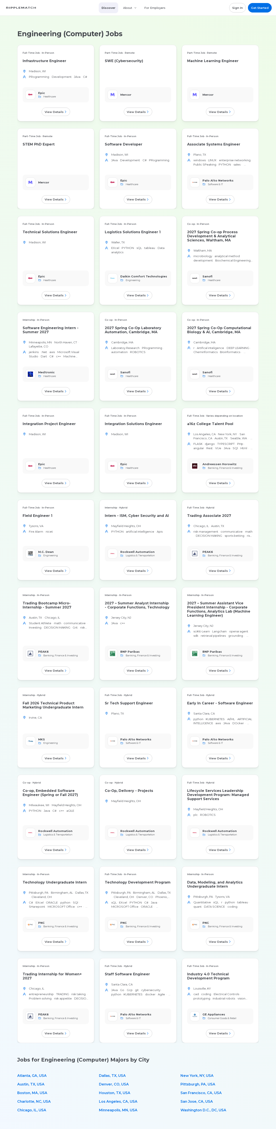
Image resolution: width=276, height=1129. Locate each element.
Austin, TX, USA (30, 1084)
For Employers (154, 7)
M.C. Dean (46, 551)
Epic (41, 93)
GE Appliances (213, 1014)
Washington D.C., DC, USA (203, 1110)
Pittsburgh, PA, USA (197, 1084)
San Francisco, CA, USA (201, 1093)
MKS (41, 739)
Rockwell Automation (137, 551)
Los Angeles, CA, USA (118, 1101)
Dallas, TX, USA (112, 1076)
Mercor (125, 94)
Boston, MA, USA (32, 1093)
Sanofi (207, 276)
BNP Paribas (130, 651)
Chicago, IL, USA (31, 1110)
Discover (108, 7)
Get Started (260, 7)
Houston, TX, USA (114, 1093)
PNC (41, 922)
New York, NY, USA (196, 1076)
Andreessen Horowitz (219, 464)
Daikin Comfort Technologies (143, 276)
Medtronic (46, 372)
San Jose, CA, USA (196, 1101)
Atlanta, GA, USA (32, 1076)
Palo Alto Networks (218, 180)
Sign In (237, 7)
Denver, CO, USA (114, 1084)
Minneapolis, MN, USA (118, 1110)
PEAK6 (207, 551)
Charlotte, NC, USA (34, 1101)
